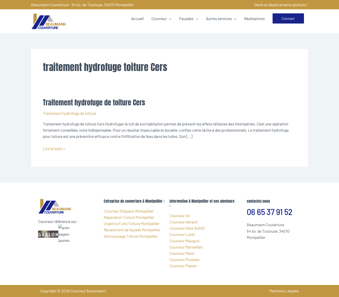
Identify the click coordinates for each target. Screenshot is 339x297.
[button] (288, 18)
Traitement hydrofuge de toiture (69, 113)
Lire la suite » (54, 148)
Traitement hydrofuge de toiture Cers (94, 102)
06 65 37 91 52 (269, 212)
